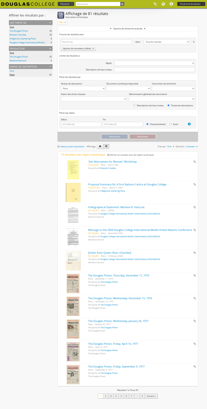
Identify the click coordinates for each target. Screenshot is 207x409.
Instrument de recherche (164, 83)
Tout (12, 27)
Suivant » (151, 396)
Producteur (17, 48)
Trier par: (162, 146)
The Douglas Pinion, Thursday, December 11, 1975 (118, 275)
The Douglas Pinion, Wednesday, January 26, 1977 (118, 321)
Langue (163, 4)
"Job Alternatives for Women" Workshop (112, 161)
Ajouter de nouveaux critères (77, 48)
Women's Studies (18, 34)
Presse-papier (155, 4)
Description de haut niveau (99, 69)
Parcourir (64, 3)
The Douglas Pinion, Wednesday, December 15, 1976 (120, 298)
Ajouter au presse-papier (194, 161)
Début (64, 119)
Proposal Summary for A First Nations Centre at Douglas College (127, 184)
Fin (104, 119)
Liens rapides (171, 4)
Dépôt (109, 63)
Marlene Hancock (18, 60)
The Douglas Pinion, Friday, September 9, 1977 (116, 366)
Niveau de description (23, 66)
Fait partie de (18, 22)
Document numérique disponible (122, 83)
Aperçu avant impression (72, 146)
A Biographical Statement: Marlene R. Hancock (116, 207)
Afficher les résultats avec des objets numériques (131, 155)
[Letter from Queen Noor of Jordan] (109, 252)
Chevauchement (157, 124)
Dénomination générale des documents (148, 94)
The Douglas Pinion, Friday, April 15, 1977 (113, 344)
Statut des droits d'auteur (73, 94)
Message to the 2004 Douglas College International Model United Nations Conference (140, 230)
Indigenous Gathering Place (23, 38)
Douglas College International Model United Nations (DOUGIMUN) (41, 42)
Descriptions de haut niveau (150, 105)
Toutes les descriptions (181, 105)
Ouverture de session (190, 3)
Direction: (180, 146)
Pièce (12, 74)
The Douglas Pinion (19, 30)
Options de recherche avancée (127, 28)
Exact (175, 124)
